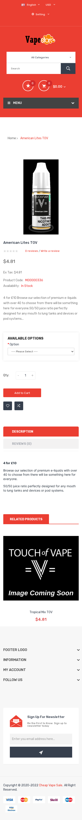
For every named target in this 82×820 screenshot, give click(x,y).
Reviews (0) (21, 444)
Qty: (6, 375)
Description (22, 431)
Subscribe (41, 752)
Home (12, 138)
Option (14, 344)
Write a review (50, 251)
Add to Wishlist (7, 406)
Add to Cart (22, 393)
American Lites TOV (34, 138)
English (32, 4)
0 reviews (31, 251)
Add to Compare (18, 406)
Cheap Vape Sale (50, 785)
